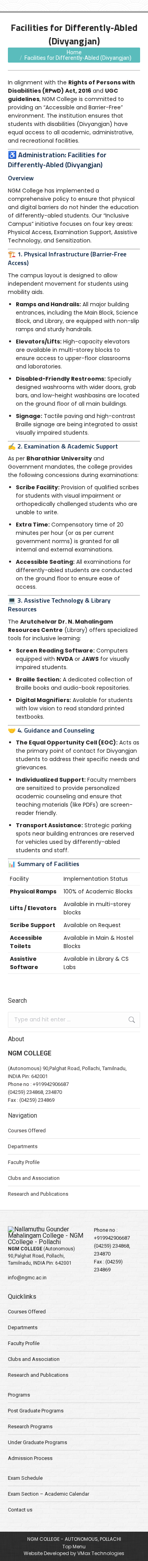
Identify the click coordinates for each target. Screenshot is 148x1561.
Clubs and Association (34, 1178)
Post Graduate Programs (36, 1411)
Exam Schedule (25, 1478)
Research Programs (30, 1426)
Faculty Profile (23, 1162)
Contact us (20, 1510)
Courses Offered (27, 1131)
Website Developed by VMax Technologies (74, 1553)
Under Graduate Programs (37, 1442)
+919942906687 (51, 1084)
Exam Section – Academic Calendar (48, 1494)
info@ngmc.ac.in (27, 1277)
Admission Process (30, 1458)
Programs (19, 1395)
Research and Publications (38, 1194)
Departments (22, 1146)
